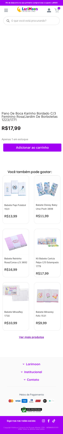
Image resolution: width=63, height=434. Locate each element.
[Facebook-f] (48, 420)
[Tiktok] (53, 420)
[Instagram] (43, 420)
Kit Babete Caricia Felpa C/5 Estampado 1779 (47, 262)
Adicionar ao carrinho (32, 147)
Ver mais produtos (31, 337)
